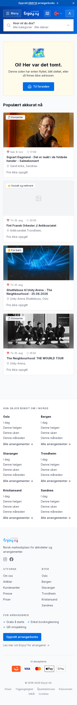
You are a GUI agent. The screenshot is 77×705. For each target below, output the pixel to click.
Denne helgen (12, 427)
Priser (7, 599)
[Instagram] (5, 559)
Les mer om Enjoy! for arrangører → (26, 645)
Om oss (8, 575)
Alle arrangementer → (18, 444)
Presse (7, 593)
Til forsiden (41, 86)
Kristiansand (12, 490)
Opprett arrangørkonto (22, 637)
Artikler (7, 581)
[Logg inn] (70, 13)
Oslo (6, 416)
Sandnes (47, 490)
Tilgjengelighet (24, 689)
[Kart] (47, 13)
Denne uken (11, 432)
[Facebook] (11, 559)
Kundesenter (11, 587)
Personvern (65, 689)
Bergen (46, 416)
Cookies (44, 693)
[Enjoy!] (38, 540)
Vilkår (31, 693)
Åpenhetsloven (46, 689)
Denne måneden (14, 438)
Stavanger (10, 453)
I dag (6, 422)
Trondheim (48, 453)
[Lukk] (73, 3)
